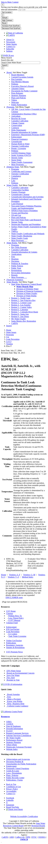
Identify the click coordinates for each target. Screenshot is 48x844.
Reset (4, 23)
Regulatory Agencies (14, 645)
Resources (5, 716)
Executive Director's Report (22, 86)
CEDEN (9, 724)
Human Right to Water (20, 144)
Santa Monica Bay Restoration (23, 321)
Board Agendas (13, 694)
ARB (11, 837)
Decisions (15, 261)
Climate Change (17, 123)
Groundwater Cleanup (20, 194)
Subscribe (10, 49)
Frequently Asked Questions (17, 768)
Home (8, 330)
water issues (11, 332)
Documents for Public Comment (24, 91)
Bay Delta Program (19, 247)
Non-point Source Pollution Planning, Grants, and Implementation (26, 207)
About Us (10, 39)
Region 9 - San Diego (20, 316)
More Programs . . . (19, 164)
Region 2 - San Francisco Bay (23, 300)
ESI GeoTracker (12, 629)
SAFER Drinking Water (21, 153)
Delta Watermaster (18, 130)
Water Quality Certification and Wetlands (27, 234)
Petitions (14, 84)
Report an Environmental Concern (20, 673)
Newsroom (10, 42)
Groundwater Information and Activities (27, 197)
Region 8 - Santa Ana (20, 314)
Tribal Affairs (11, 745)
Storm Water (16, 160)
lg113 (8, 341)
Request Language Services (17, 733)
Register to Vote (13, 680)
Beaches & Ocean (18, 118)
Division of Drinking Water (27, 289)
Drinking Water (13, 167)
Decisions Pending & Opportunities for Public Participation (21, 762)
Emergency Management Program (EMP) (28, 135)
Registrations (16, 270)
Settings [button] (9, 51)
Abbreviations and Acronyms (18, 759)
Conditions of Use (13, 787)
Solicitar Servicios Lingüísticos (18, 735)
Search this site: (7, 60)
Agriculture (15, 116)
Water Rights (12, 243)
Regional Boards (38, 826)
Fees (13, 257)
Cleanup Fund (12, 623)
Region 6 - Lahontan (19, 309)
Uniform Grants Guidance (17, 706)
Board (9, 72)
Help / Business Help (15, 704)
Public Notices (17, 266)
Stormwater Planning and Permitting (26, 224)
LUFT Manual (14, 620)
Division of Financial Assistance (29, 291)
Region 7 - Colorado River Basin (24, 312)
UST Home (11, 611)
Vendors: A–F (14, 575)
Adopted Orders (17, 88)
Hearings (15, 259)
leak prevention (12, 339)
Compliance (16, 176)
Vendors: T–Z (13, 577)
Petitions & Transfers (19, 263)
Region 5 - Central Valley (21, 307)
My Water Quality (18, 319)
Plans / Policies (12, 775)
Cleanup (9, 613)
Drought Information (14, 728)
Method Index (27, 577)
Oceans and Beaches (19, 213)
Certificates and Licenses (21, 171)
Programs (10, 107)
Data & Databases (13, 726)
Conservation (16, 125)
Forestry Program (18, 192)
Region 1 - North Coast (20, 298)
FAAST (9, 731)
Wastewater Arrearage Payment (18, 747)
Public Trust (16, 268)
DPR (28, 837)
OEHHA (42, 837)
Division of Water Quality (26, 293)
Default (4, 18)
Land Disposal (17, 204)
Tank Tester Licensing (17, 636)
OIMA (9, 722)
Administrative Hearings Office (24, 114)
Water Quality (12, 185)
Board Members (17, 75)
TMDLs (14, 231)
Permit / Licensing (18, 148)
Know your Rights (14, 701)
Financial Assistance (19, 139)
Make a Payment (13, 699)
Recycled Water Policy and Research (26, 220)
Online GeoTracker (14, 640)
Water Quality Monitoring (21, 236)
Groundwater (16, 141)
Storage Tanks (17, 158)
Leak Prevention (12, 632)
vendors (9, 344)
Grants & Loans (12, 771)
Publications (11, 643)
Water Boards (12, 282)
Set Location (6, 12)
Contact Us (10, 46)
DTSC (34, 837)
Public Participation (19, 105)
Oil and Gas (16, 215)
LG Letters (12, 634)
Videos (14, 100)
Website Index (12, 749)
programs (10, 335)
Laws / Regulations (14, 773)
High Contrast (7, 20)
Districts (14, 178)
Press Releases (17, 93)
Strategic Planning (18, 95)
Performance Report (14, 740)
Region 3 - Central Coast (21, 303)
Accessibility (11, 791)
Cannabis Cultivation (19, 121)
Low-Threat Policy (16, 618)
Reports (14, 275)
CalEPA (14, 323)
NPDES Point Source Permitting (24, 210)
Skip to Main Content (9, 2)
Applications (16, 254)
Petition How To (15, 616)
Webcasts (15, 102)
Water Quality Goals (19, 238)
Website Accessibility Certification (24, 816)
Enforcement (16, 137)
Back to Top (11, 784)
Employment (11, 766)
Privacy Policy (12, 789)
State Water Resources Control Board (26, 284)
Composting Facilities (20, 190)
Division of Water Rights (26, 296)
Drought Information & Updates (24, 132)
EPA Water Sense (13, 671)
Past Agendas (16, 79)
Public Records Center (15, 778)
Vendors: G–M (29, 575)
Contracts (15, 128)
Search (9, 326)
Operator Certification (20, 146)
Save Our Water (13, 675)
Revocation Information (20, 273)
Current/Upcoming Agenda (22, 77)
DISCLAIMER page (14, 597)
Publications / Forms (14, 780)
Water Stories (11, 44)
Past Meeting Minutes (20, 82)
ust (7, 337)
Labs (13, 181)
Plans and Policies (18, 98)
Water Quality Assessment (21, 162)
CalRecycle (20, 837)
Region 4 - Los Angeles (20, 305)
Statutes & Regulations (15, 647)
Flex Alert (10, 678)
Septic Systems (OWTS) (21, 155)
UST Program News (14, 652)
